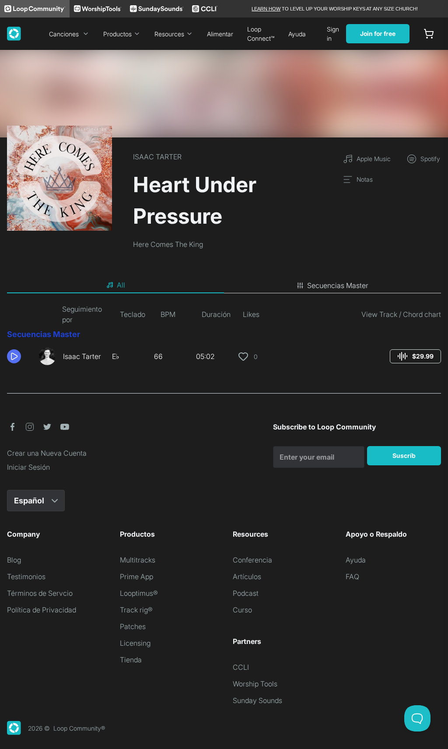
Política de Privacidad (41, 609)
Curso (242, 609)
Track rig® (136, 609)
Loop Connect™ (260, 33)
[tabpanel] (224, 338)
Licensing (135, 643)
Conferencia (252, 560)
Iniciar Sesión (28, 467)
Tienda (131, 659)
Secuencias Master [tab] (337, 285)
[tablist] (224, 285)
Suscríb (404, 455)
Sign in (333, 33)
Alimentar (220, 34)
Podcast (246, 593)
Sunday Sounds (257, 700)
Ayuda (297, 34)
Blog (14, 560)
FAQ (352, 576)
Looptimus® (139, 593)
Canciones (64, 34)
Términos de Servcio (40, 593)
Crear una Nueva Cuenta (47, 453)
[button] (19, 356)
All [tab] (121, 285)
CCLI (241, 667)
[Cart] (429, 33)
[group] (415, 356)
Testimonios (26, 576)
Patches (133, 626)
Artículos (247, 576)
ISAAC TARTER (157, 156)
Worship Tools (255, 683)
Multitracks (137, 560)
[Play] (14, 356)
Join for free (378, 33)
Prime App (136, 576)
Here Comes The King (168, 244)
